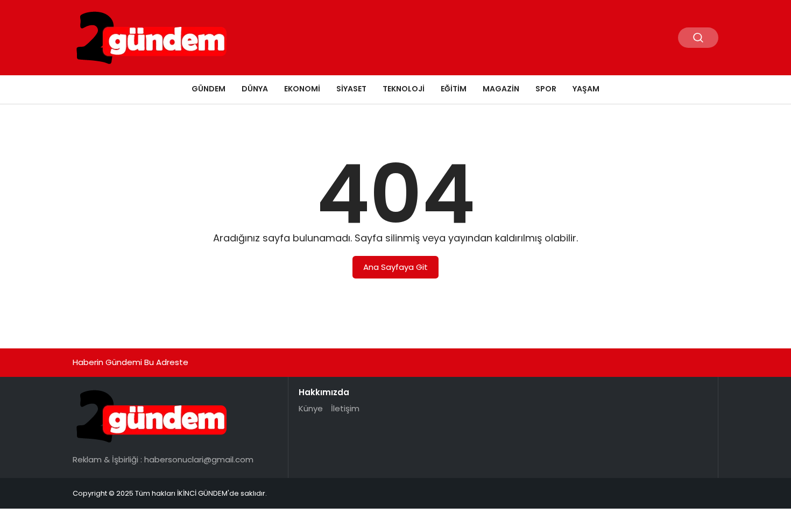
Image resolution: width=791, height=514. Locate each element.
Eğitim (454, 88)
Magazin (501, 88)
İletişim (345, 408)
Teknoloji (404, 88)
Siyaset (351, 88)
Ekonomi (302, 88)
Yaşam (586, 88)
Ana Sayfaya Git (395, 267)
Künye (311, 408)
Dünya (255, 88)
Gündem (208, 88)
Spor (545, 88)
